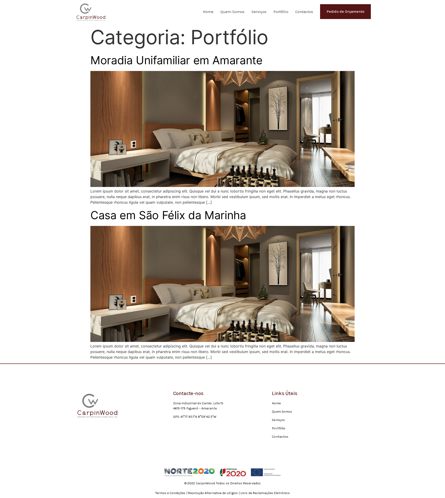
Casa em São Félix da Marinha (168, 215)
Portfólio (280, 11)
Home (208, 11)
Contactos (304, 11)
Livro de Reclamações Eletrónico (265, 493)
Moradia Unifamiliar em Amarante (176, 60)
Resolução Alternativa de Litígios (213, 493)
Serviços (259, 11)
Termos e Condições (170, 493)
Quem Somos (232, 11)
